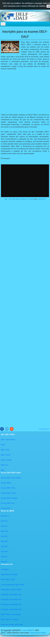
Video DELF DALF (8, 579)
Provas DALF (6, 483)
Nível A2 (4, 526)
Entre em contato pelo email (12, 624)
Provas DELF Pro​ (7, 503)
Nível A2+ (4, 531)
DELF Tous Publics (8, 440)
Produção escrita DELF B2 (11, 609)
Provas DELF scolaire (9, 498)
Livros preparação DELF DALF (13, 585)
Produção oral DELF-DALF (11, 589)
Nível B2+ (4, 551)
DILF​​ (3, 470)
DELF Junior (6, 455)
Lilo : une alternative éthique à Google (19, 199)
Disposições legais (38, 632)
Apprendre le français (9, 574)
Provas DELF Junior (8, 493)
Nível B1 (4, 536)
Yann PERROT (28, 630)
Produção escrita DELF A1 (11, 594)
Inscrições (5, 569)
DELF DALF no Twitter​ (9, 619)
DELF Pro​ (4, 465)
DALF (3, 445)
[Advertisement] (25, 92)
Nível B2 (4, 546)
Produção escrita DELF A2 (11, 599)
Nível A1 (4, 521)
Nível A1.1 (5, 516)
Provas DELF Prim (8, 488)
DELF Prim (5, 450)
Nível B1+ (4, 541)
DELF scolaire (6, 460)
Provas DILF (6, 508)
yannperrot (41, 199)
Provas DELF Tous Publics (11, 478)
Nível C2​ (4, 562)
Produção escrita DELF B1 (11, 604)
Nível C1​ (4, 557)
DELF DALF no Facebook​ (11, 614)
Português (44, 429)
